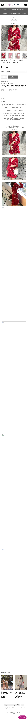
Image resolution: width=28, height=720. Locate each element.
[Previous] (3, 38)
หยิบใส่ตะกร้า (13, 77)
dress (8, 85)
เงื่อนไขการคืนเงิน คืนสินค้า (15, 13)
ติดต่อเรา (24, 13)
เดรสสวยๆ (18, 86)
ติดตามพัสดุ (5, 13)
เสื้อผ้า (14, 18)
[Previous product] (15, 20)
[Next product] (12, 20)
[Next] (24, 38)
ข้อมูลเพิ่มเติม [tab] (4, 101)
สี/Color (3, 71)
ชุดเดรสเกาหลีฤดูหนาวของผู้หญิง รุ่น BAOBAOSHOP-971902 (6, 694)
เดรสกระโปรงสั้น (5, 86)
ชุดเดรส (19, 18)
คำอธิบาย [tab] (3, 98)
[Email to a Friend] (10, 90)
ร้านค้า (9, 9)
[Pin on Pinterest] (13, 90)
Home (5, 9)
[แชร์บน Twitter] (8, 90)
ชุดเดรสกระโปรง (19, 85)
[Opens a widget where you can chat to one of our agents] (22, 717)
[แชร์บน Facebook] (5, 90)
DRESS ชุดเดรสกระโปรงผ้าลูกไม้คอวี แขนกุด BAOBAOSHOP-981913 (20, 695)
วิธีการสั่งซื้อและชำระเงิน (17, 9)
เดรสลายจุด (12, 86)
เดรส (24, 85)
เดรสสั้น (23, 86)
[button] (2, 5)
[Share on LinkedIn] (16, 90)
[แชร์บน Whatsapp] (2, 90)
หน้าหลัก (8, 18)
